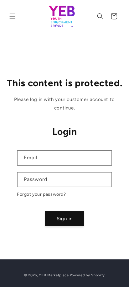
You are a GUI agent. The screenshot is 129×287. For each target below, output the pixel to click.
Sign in (65, 218)
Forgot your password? (41, 194)
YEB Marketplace (54, 275)
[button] (12, 16)
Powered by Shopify (87, 275)
